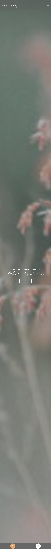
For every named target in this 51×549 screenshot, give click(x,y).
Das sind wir (25, 281)
